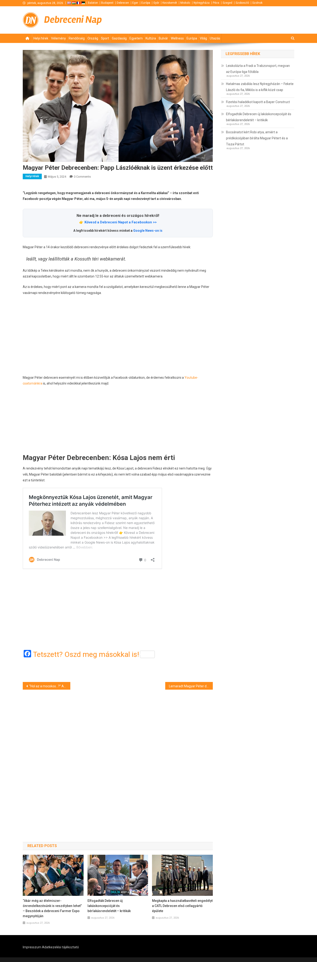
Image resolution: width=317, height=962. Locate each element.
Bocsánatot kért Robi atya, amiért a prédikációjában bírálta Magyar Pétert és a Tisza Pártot (257, 138)
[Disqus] (118, 758)
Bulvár (163, 38)
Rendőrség (77, 38)
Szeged (227, 2)
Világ (203, 38)
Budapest (107, 2)
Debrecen (123, 2)
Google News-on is (147, 230)
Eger (135, 2)
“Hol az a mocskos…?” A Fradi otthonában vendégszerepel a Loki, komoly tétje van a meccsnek (49, 686)
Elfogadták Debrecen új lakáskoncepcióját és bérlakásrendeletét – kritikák (109, 906)
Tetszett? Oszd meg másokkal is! (86, 654)
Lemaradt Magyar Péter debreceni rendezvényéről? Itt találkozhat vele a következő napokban (191, 686)
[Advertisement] (118, 335)
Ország (92, 38)
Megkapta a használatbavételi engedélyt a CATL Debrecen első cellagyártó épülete (182, 906)
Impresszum (32, 947)
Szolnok (257, 2)
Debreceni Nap (73, 20)
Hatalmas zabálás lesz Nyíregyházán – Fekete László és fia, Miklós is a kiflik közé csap (260, 87)
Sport (105, 38)
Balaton (93, 2)
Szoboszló (242, 2)
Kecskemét (169, 2)
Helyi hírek (40, 38)
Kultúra (151, 38)
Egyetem (136, 38)
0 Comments (82, 176)
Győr (156, 2)
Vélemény (58, 38)
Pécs (216, 2)
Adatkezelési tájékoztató (60, 947)
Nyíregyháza (202, 2)
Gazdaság (119, 38)
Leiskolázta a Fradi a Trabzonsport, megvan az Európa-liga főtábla (258, 69)
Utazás (215, 38)
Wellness (177, 38)
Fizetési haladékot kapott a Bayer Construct (258, 102)
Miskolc (185, 2)
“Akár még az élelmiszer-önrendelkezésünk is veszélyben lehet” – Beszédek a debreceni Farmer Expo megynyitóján (52, 908)
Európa (145, 2)
